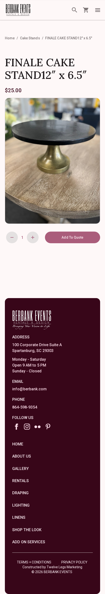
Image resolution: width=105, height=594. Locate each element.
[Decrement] (12, 237)
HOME (17, 444)
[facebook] (16, 426)
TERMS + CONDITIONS (34, 562)
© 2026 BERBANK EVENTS (52, 572)
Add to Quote (72, 237)
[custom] (37, 426)
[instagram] (27, 426)
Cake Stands (30, 38)
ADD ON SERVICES (28, 542)
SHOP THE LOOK (27, 529)
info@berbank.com (29, 389)
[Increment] (33, 237)
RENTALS (20, 480)
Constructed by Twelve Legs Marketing (52, 567)
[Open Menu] (97, 10)
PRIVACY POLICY (74, 562)
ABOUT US (21, 456)
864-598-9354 (24, 407)
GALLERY (20, 468)
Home (10, 38)
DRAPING (20, 493)
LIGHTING (21, 505)
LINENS (18, 517)
